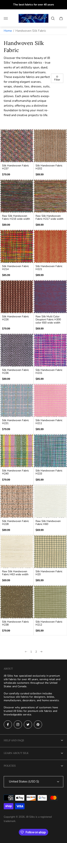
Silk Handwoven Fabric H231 (15, 422)
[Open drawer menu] (6, 18)
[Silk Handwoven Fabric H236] (16, 350)
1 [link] (31, 651)
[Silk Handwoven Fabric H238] (16, 601)
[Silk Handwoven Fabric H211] (50, 400)
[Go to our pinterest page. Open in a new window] (38, 724)
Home (8, 31)
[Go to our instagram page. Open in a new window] (18, 724)
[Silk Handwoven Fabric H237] (16, 145)
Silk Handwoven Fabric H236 (15, 372)
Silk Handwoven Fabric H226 (15, 318)
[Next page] (41, 654)
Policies (10, 765)
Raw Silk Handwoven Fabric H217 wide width (49, 217)
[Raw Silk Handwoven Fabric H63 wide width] (16, 551)
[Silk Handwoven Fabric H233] (50, 450)
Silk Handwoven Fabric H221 (49, 268)
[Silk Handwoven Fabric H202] (50, 145)
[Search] (53, 18)
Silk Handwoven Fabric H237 (15, 167)
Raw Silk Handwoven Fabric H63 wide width (15, 573)
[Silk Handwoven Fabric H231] (16, 400)
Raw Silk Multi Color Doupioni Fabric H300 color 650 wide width (48, 319)
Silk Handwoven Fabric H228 (15, 523)
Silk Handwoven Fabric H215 (49, 372)
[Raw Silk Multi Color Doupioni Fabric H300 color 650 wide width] (50, 296)
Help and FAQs (14, 740)
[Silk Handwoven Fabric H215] (50, 350)
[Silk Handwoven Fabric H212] (50, 601)
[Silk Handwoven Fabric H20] (50, 551)
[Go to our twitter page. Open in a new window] (28, 724)
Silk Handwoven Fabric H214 (15, 268)
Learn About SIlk (16, 753)
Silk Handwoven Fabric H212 (49, 623)
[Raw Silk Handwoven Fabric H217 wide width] (50, 196)
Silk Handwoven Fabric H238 (15, 623)
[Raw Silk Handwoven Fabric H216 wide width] (16, 196)
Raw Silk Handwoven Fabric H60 (48, 523)
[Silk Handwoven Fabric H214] (16, 246)
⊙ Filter (57, 78)
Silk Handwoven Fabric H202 (49, 167)
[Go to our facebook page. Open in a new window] (8, 724)
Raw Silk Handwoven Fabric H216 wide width (16, 217)
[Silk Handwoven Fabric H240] (16, 450)
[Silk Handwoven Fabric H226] (16, 296)
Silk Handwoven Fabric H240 (15, 472)
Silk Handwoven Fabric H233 (49, 472)
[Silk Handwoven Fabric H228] (16, 501)
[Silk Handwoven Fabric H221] (50, 246)
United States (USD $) (24, 781)
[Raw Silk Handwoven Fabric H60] (50, 501)
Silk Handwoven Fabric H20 (49, 573)
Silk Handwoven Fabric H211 (49, 422)
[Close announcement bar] (61, 4)
